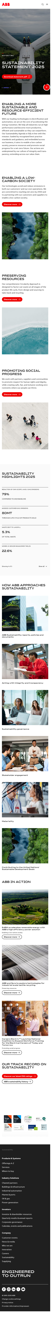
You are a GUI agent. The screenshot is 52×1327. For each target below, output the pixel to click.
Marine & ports (8, 1194)
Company (6, 1233)
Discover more (10, 204)
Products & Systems (11, 1158)
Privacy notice (7, 1302)
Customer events (10, 1237)
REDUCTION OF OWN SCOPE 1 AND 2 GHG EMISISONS (20, 489)
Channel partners (9, 1183)
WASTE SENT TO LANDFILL (11, 527)
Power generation (10, 1202)
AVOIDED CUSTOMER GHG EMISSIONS (15, 508)
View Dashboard (11, 76)
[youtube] (23, 1289)
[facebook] (4, 1289)
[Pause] (47, 87)
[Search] (42, 4)
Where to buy (8, 1171)
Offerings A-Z (8, 1163)
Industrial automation (12, 1190)
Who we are (7, 1245)
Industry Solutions (10, 1178)
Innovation (7, 1249)
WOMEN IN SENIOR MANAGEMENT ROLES (16, 546)
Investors (6, 1209)
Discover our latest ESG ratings (18, 1076)
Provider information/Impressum (15, 1306)
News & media (8, 1241)
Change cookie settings (11, 1299)
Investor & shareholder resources (17, 1214)
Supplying (6, 1261)
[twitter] (18, 1289)
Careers (5, 1253)
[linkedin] (13, 1289)
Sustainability (8, 1257)
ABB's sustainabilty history (16, 1081)
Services (5, 1167)
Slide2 (3, 87)
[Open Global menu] (47, 4)
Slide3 (7, 87)
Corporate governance (12, 1222)
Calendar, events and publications (17, 1226)
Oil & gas (6, 1198)
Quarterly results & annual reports (17, 1218)
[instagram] (9, 1289)
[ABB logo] (6, 4)
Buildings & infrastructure (13, 1187)
